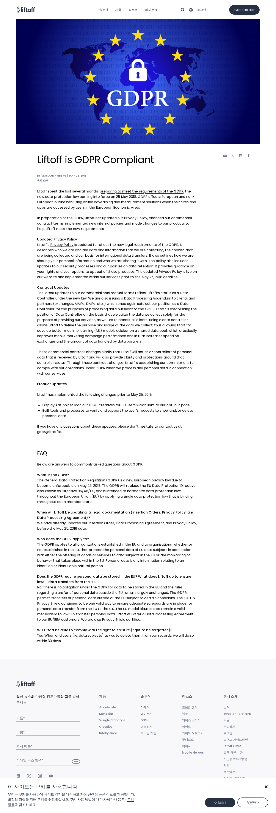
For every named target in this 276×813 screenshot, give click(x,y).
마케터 (145, 707)
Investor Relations (237, 714)
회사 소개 (151, 10)
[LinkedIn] (18, 776)
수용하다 (220, 803)
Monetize (106, 714)
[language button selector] (191, 9)
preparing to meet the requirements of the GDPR (141, 191)
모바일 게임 (148, 733)
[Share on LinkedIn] (240, 155)
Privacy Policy (62, 244)
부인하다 (253, 802)
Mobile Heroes (193, 752)
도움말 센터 (190, 707)
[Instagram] (40, 776)
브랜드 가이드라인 (235, 739)
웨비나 (186, 746)
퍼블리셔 (146, 727)
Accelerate (107, 707)
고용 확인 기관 (233, 752)
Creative (105, 727)
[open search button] (183, 9)
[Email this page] (225, 155)
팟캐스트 (188, 739)
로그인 (201, 10)
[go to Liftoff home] (25, 9)
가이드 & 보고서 (193, 733)
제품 (118, 10)
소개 (226, 707)
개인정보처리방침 (235, 759)
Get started (244, 9)
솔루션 (103, 10)
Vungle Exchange (112, 720)
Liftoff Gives (232, 746)
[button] (266, 787)
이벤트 (186, 727)
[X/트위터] (29, 776)
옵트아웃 (229, 772)
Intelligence (108, 733)
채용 (226, 720)
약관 (226, 765)
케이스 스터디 (191, 720)
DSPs (144, 720)
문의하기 (229, 727)
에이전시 (146, 714)
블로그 (186, 714)
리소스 (133, 10)
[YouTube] (51, 776)
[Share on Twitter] (233, 156)
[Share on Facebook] (248, 155)
